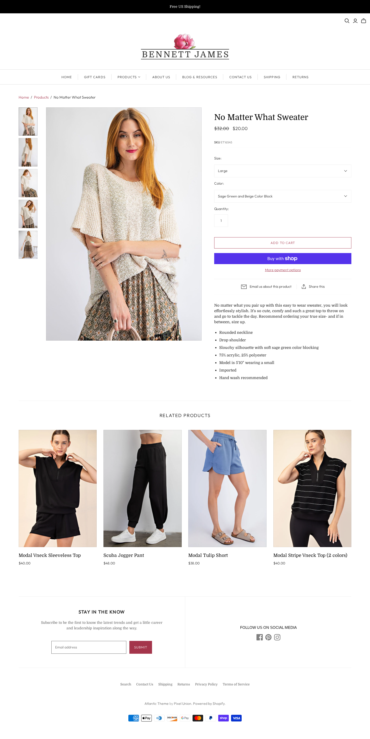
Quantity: (221, 209)
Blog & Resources (199, 77)
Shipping (272, 77)
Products (127, 77)
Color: (219, 183)
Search (125, 684)
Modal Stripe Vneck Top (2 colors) (310, 555)
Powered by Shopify (209, 703)
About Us (161, 77)
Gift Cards (94, 77)
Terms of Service (236, 684)
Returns (300, 77)
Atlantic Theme (156, 703)
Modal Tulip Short (208, 555)
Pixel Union (182, 703)
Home (66, 77)
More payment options (283, 270)
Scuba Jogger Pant (123, 555)
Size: (217, 158)
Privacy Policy (206, 684)
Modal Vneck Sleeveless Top (50, 555)
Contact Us (240, 77)
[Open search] (347, 20)
